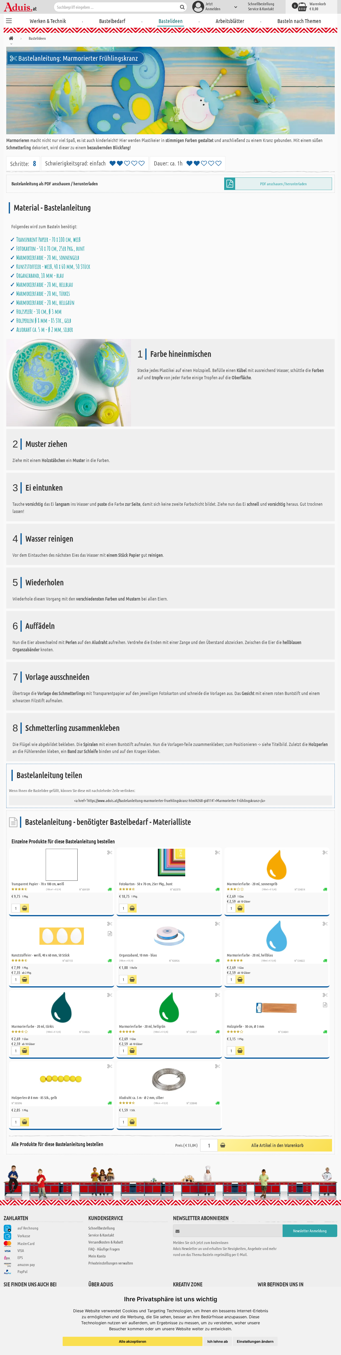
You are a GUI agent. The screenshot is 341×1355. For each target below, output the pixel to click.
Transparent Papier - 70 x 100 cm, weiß (48, 239)
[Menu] (9, 20)
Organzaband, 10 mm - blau (40, 275)
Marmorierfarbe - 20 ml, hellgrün (45, 302)
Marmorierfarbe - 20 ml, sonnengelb (47, 257)
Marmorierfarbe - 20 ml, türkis (43, 293)
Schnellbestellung (261, 3)
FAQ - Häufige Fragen (104, 1248)
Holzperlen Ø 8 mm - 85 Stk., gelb (43, 320)
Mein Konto (97, 1256)
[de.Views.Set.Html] (109, 852)
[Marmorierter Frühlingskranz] (170, 90)
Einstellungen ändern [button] (255, 1341)
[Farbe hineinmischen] (68, 382)
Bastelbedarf (112, 21)
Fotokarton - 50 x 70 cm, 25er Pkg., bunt (50, 248)
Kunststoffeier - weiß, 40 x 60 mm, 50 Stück (53, 266)
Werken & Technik (48, 21)
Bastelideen (171, 21)
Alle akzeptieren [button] (132, 1341)
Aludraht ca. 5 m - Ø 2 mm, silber (44, 329)
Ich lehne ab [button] (217, 1341)
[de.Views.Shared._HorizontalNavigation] (11, 39)
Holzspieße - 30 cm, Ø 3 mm (39, 311)
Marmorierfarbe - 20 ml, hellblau (44, 284)
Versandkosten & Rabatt (105, 1242)
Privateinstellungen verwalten (110, 1262)
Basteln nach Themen (299, 21)
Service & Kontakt (261, 8)
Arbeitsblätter (230, 21)
